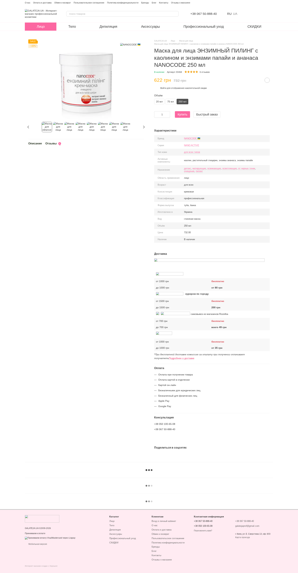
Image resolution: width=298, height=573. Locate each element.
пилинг (199, 171)
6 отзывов (205, 72)
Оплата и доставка (42, 3)
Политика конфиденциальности (122, 3)
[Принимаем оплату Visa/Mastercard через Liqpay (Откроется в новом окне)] (50, 538)
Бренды (145, 3)
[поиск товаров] (176, 14)
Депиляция (108, 26)
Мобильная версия (37, 544)
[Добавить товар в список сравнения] (258, 80)
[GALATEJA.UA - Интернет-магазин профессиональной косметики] (42, 518)
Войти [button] (163, 88)
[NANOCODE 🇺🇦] (130, 44)
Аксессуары (150, 26)
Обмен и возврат (62, 3)
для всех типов (192, 152)
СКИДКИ (254, 26)
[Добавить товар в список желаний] (267, 80)
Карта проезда (242, 537)
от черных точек (246, 168)
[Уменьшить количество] (156, 114)
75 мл (170, 101)
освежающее (214, 168)
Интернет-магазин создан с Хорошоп (41, 566)
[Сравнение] (243, 14)
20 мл (159, 101)
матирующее (199, 168)
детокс (187, 168)
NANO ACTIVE (191, 145)
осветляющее (229, 168)
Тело (72, 26)
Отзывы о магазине (180, 3)
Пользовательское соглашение (89, 3)
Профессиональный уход (203, 26)
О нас (27, 3)
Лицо (41, 26)
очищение (189, 171)
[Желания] (252, 14)
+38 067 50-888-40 (203, 13)
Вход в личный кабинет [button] (164, 521)
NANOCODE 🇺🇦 (192, 138)
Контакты (163, 3)
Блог (154, 3)
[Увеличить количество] (167, 114)
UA (235, 13)
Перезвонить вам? (203, 530)
